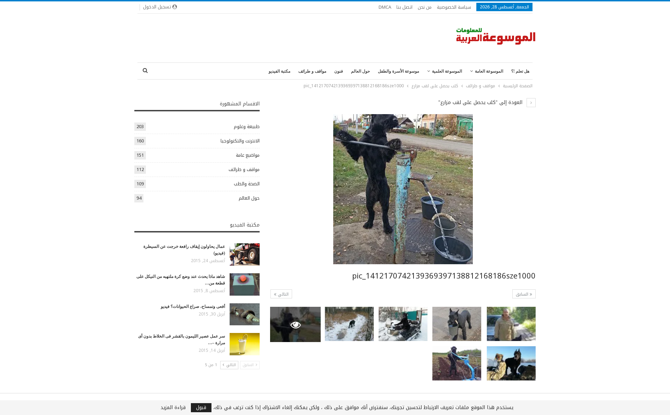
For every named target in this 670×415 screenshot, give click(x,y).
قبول (201, 407)
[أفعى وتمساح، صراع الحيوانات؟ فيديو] (245, 314)
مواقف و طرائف (312, 71)
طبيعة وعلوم (247, 126)
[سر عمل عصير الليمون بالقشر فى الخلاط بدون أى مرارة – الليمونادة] (245, 344)
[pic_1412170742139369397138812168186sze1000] (511, 324)
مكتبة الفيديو (279, 71)
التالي (282, 294)
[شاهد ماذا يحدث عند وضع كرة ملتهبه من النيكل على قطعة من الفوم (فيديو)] (245, 284)
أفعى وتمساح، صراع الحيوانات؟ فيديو (193, 306)
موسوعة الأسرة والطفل (398, 71)
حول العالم (360, 71)
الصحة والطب (247, 183)
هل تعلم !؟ (520, 71)
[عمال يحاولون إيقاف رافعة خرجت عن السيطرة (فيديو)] (245, 254)
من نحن (425, 7)
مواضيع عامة (248, 155)
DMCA (385, 7)
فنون (338, 71)
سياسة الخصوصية (454, 7)
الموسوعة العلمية (447, 71)
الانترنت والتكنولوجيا (240, 140)
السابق (523, 294)
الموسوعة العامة (489, 71)
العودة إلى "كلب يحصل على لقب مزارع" (481, 102)
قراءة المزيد (173, 407)
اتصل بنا (404, 7)
